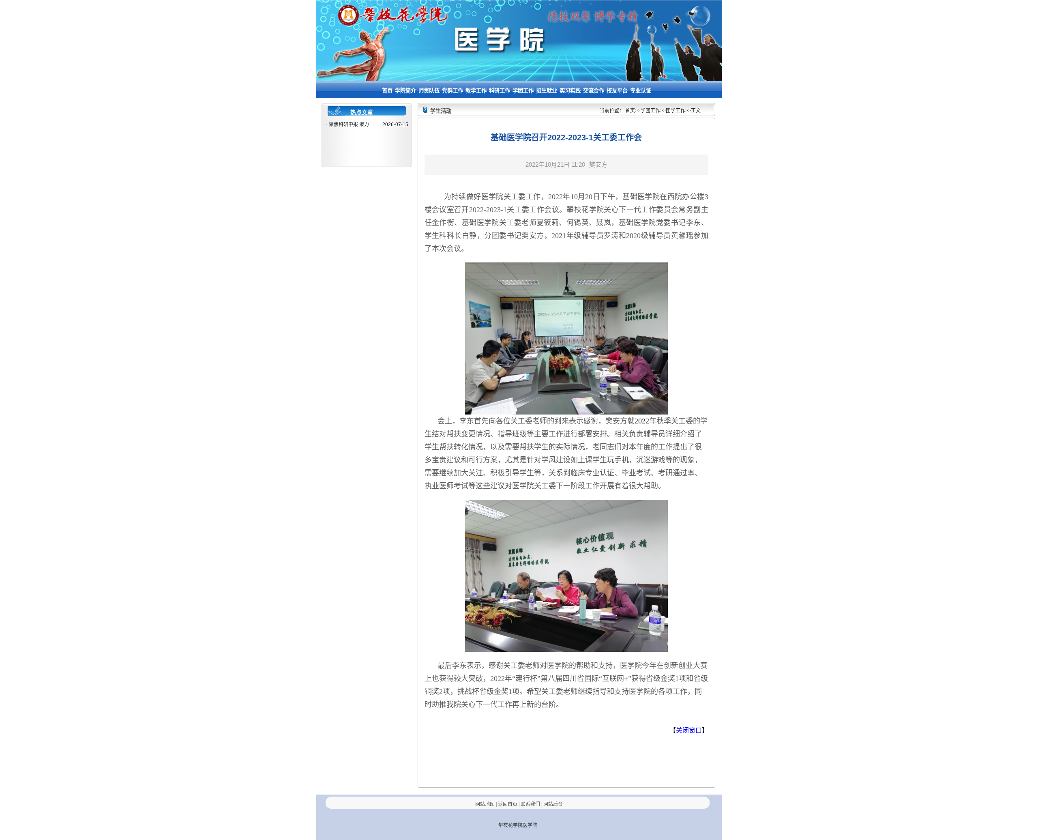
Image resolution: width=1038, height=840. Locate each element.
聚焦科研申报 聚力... (351, 124)
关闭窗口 (689, 730)
